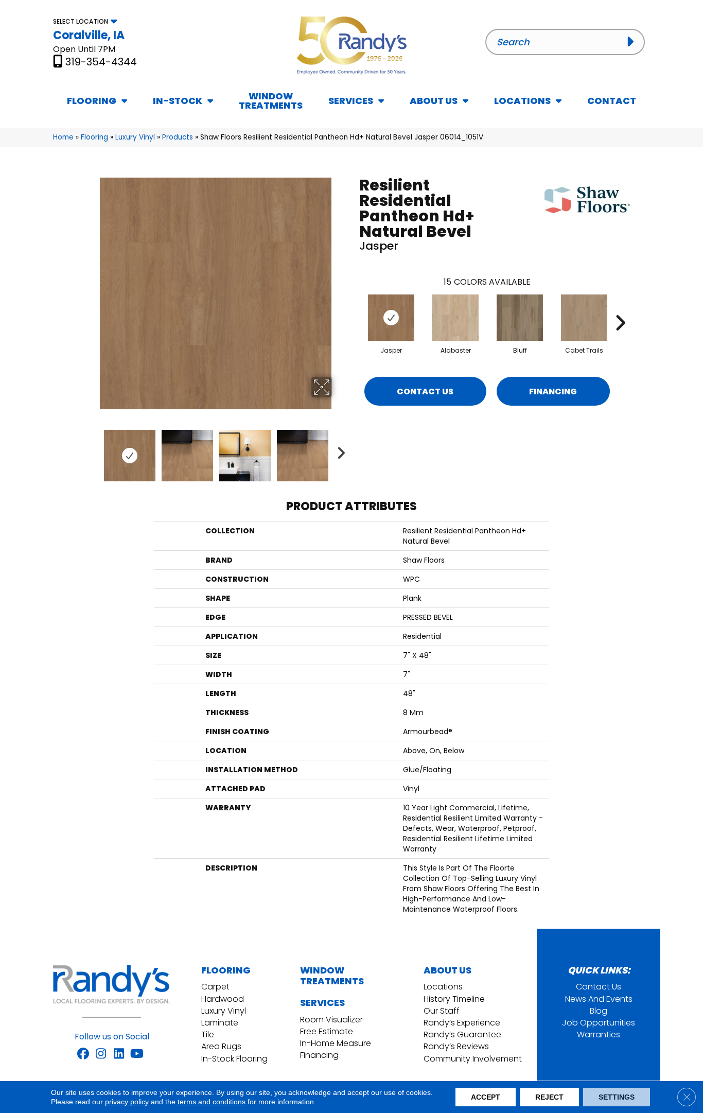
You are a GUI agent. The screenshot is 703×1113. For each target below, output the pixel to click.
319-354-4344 (101, 61)
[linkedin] (119, 1054)
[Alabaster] (455, 317)
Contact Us (425, 391)
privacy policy (127, 1102)
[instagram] (101, 1054)
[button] (633, 41)
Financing (553, 391)
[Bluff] (520, 317)
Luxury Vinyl (135, 137)
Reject (549, 1097)
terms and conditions (211, 1102)
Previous (93, 450)
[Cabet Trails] (584, 317)
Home (63, 137)
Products (177, 137)
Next (338, 450)
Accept (485, 1097)
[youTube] (137, 1054)
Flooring (94, 137)
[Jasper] (391, 317)
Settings (617, 1097)
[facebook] (83, 1054)
